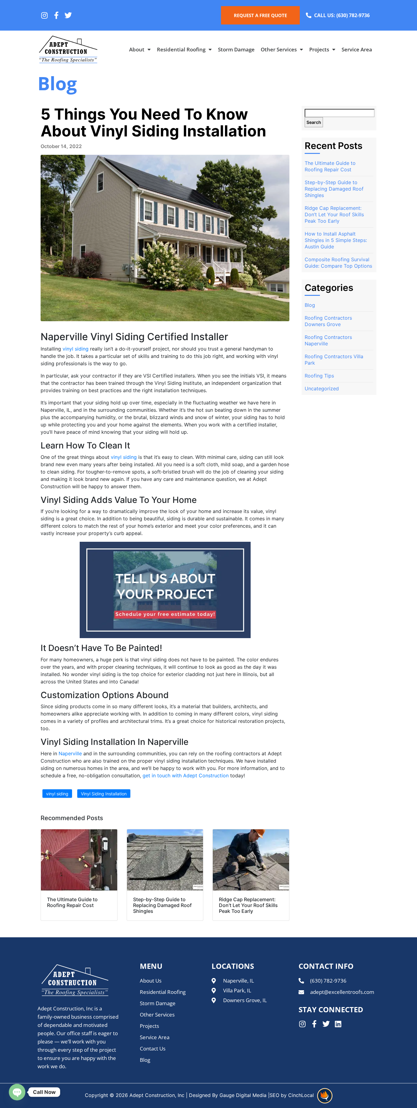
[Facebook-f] (56, 15)
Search (313, 122)
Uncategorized (322, 388)
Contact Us (152, 1048)
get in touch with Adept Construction (186, 775)
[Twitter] (68, 15)
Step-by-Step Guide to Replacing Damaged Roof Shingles (334, 188)
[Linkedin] (338, 1024)
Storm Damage (236, 49)
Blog (310, 305)
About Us (150, 980)
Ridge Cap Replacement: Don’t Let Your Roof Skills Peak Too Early (334, 214)
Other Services (279, 49)
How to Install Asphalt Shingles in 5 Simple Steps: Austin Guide (336, 240)
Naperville (70, 753)
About (136, 49)
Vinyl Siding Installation (104, 793)
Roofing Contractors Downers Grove (328, 321)
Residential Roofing (181, 49)
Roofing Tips (319, 376)
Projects (319, 49)
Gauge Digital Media (243, 1095)
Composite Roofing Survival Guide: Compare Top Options (338, 262)
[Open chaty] (17, 1092)
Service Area (357, 49)
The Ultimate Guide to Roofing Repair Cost (330, 166)
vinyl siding (76, 349)
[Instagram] (44, 15)
